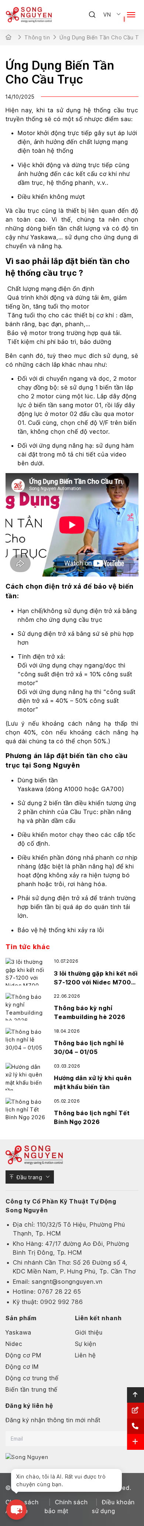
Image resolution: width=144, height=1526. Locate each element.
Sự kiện (86, 1343)
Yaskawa (43, 237)
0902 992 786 (61, 1301)
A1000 (72, 789)
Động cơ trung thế (32, 1378)
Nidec (14, 1343)
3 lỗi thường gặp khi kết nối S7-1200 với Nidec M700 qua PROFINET (96, 982)
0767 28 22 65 (60, 1291)
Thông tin (37, 37)
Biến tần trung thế (32, 1389)
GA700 (111, 789)
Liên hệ (85, 1355)
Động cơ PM (23, 1355)
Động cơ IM (22, 1366)
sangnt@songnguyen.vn (67, 1281)
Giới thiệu (89, 1332)
